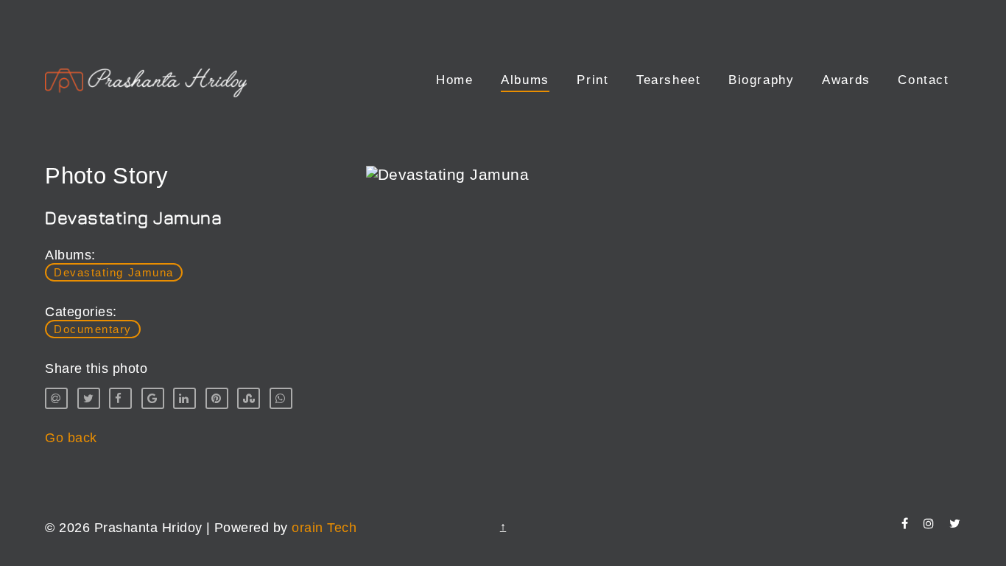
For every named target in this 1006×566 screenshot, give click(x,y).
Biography (761, 80)
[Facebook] (904, 523)
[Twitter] (954, 523)
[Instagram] (929, 523)
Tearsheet (668, 80)
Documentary (93, 329)
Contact (923, 80)
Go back (70, 437)
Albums (525, 80)
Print (592, 80)
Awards (846, 80)
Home (454, 80)
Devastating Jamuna (113, 272)
